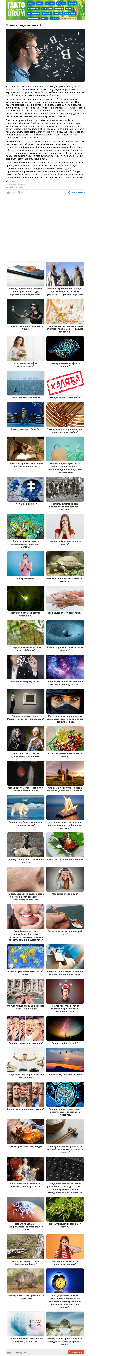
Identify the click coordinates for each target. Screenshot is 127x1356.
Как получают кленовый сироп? (65, 859)
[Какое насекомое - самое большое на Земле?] (26, 1258)
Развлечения (33, 18)
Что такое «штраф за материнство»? (26, 365)
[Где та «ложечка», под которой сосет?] (65, 928)
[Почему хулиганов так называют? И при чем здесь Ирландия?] (65, 500)
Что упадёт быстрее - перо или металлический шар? (25, 789)
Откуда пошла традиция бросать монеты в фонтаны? (25, 1007)
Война (39, 3)
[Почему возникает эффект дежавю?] (65, 360)
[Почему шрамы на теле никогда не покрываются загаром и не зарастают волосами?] (26, 891)
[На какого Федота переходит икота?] (65, 538)
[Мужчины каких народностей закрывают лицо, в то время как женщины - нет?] (65, 713)
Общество (47, 13)
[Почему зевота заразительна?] (26, 1040)
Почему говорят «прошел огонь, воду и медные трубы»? (65, 430)
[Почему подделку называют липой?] (65, 1220)
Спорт (44, 18)
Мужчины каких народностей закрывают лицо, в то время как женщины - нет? (65, 719)
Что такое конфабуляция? (25, 681)
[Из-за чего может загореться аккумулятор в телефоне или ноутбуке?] (65, 819)
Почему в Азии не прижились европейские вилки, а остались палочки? (65, 1149)
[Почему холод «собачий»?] (26, 426)
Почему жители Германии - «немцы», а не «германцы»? (25, 1185)
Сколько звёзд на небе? (65, 1043)
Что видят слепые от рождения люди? (25, 327)
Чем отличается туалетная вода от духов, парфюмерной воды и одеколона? (65, 328)
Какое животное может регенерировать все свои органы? (25, 544)
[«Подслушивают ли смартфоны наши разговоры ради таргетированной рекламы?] (26, 285)
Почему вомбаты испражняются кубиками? (25, 1297)
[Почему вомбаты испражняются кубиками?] (26, 1292)
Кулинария (47, 8)
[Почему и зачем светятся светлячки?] (26, 609)
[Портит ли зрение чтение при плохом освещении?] (26, 460)
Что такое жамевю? (26, 503)
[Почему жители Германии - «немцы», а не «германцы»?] (26, 1180)
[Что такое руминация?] (65, 891)
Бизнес (31, 3)
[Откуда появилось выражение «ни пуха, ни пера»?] (26, 1335)
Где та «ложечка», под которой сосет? (64, 932)
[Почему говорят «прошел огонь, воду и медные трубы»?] (65, 426)
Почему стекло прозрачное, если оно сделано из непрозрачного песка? (65, 1341)
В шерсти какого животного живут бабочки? (25, 648)
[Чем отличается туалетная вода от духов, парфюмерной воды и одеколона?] (65, 323)
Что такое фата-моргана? (26, 397)
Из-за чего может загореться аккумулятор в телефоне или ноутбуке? (65, 825)
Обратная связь (69, 18)
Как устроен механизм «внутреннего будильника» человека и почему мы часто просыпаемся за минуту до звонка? (65, 1301)
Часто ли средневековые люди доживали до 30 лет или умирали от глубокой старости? (65, 291)
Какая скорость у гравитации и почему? (65, 648)
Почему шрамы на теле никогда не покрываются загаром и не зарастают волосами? (26, 896)
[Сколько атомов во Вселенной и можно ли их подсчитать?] (65, 678)
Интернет (61, 3)
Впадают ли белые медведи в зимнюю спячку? (26, 823)
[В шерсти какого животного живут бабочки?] (26, 644)
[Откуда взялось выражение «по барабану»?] (26, 1071)
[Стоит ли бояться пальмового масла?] (65, 750)
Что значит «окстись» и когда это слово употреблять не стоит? (65, 789)
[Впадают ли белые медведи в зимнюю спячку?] (26, 819)
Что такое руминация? (65, 893)
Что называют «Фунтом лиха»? (64, 612)
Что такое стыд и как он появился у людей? (64, 1262)
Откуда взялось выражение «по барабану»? (26, 1076)
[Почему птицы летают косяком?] (65, 1071)
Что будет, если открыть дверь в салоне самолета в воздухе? (65, 973)
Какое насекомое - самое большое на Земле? (26, 1262)
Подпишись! (76, 1352)
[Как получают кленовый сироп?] (65, 856)
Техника (54, 18)
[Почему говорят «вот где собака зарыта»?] (26, 856)
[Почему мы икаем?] (26, 575)
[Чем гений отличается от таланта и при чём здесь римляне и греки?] (65, 1002)
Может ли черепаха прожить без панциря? (65, 580)
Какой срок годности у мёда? (25, 1146)
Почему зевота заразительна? (26, 1043)
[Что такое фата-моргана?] (26, 394)
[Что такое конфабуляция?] (26, 678)
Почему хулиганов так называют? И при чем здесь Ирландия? (65, 506)
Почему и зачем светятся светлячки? (25, 614)
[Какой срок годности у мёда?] (26, 1143)
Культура (59, 8)
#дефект (21, 184)
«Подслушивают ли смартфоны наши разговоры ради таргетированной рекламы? (26, 291)
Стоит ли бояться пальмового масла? (65, 755)
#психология (11, 184)
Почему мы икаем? (25, 578)
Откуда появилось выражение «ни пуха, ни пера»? (25, 1340)
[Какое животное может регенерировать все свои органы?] (26, 538)
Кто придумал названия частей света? (26, 973)
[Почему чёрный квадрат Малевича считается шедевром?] (26, 713)
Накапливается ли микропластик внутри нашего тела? (26, 1226)
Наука (68, 8)
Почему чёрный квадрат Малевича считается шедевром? (25, 717)
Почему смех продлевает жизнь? (25, 1109)
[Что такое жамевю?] (26, 500)
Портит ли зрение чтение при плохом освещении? (26, 465)
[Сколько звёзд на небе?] (65, 1040)
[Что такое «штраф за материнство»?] (26, 360)
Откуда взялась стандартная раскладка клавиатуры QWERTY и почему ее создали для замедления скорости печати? (65, 1188)
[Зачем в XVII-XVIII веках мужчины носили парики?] (26, 750)
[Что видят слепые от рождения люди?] (26, 323)
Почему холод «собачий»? (25, 429)
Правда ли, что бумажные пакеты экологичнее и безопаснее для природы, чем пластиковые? (65, 468)
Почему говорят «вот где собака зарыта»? (26, 861)
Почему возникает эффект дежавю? (65, 365)
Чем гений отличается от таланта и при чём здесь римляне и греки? (65, 1008)
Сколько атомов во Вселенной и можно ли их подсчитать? (65, 683)
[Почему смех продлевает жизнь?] (26, 1106)
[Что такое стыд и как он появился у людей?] (65, 1258)
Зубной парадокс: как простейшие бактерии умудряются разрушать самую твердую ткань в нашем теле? (25, 935)
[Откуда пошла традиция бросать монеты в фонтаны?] (26, 1002)
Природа (58, 13)
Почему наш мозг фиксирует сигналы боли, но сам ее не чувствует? (65, 1112)
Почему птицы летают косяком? (65, 1074)
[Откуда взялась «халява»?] (65, 394)
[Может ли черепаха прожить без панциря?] (65, 575)
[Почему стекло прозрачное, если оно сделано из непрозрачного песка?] (65, 1335)
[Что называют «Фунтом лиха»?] (65, 609)
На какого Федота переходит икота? (65, 542)
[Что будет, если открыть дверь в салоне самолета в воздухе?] (65, 968)
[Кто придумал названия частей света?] (26, 968)
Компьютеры (33, 8)
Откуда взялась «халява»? (65, 397)
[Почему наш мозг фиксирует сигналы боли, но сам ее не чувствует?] (65, 1106)
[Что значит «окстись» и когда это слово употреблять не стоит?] (65, 784)
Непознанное (33, 13)
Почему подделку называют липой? (65, 1225)
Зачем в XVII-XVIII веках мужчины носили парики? (26, 755)
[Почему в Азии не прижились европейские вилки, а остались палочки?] (65, 1143)
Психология (70, 13)
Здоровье (50, 3)
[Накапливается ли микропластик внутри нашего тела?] (26, 1220)
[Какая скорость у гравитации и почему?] (65, 644)
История (72, 3)
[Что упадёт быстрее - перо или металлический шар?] (26, 784)
